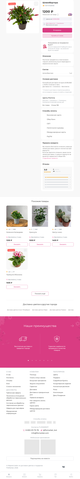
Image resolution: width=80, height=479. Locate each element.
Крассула (33, 232)
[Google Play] (48, 446)
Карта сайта (34, 406)
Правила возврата (37, 397)
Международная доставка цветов (40, 410)
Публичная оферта (13, 393)
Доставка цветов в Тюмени (58, 310)
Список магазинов (13, 386)
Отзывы (9, 380)
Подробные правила (50, 158)
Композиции (58, 392)
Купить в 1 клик (57, 36)
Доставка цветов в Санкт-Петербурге (18, 310)
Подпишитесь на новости (40, 458)
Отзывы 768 (55, 105)
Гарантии (33, 386)
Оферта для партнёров (15, 408)
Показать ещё (40, 294)
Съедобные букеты (60, 380)
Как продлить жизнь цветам (37, 402)
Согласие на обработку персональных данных (15, 404)
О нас (8, 375)
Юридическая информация (11, 412)
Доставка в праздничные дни (39, 393)
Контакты (10, 378)
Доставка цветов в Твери (39, 310)
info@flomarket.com (40, 433)
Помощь (33, 375)
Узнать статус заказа (37, 378)
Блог (8, 383)
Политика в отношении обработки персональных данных (16, 398)
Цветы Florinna (49, 98)
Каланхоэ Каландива (14, 232)
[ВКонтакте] (63, 467)
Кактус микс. (57, 232)
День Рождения (59, 395)
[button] (72, 326)
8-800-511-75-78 (32, 430)
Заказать (17, 244)
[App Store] (31, 446)
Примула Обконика (14, 275)
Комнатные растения (61, 386)
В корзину (57, 30)
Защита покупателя (37, 383)
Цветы (55, 375)
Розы (55, 389)
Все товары (46, 105)
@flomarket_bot (50, 430)
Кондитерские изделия (62, 383)
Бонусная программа (38, 380)
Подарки (56, 378)
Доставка (33, 389)
